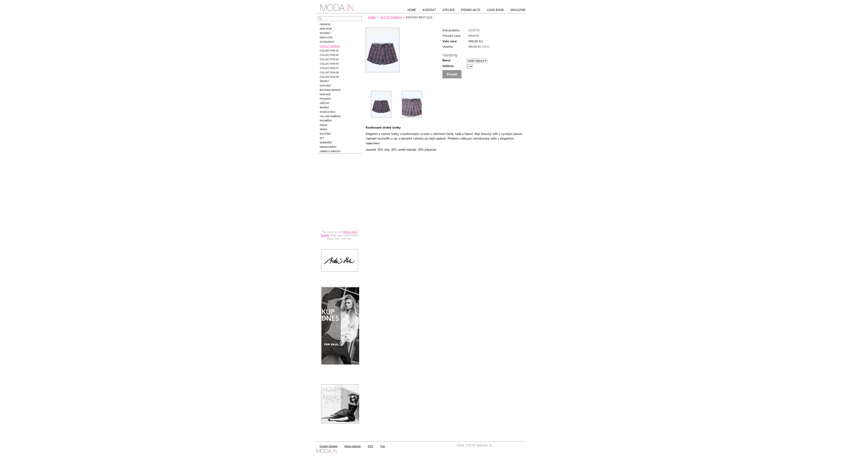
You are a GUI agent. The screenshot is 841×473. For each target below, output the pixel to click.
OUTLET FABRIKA (391, 17)
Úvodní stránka (328, 446)
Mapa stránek (353, 446)
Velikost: (448, 66)
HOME (372, 17)
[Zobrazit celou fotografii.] (381, 104)
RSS (370, 446)
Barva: (446, 60)
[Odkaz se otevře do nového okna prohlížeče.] (382, 71)
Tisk (382, 446)
